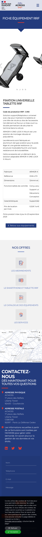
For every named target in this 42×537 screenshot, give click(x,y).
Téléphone (10, 471)
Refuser (14, 528)
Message (9, 488)
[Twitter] (13, 448)
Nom (8, 463)
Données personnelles (13, 521)
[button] (21, 344)
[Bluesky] (20, 448)
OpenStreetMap (36, 361)
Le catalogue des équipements (21, 305)
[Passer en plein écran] (39, 339)
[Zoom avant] (39, 332)
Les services (21, 322)
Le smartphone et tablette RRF (21, 288)
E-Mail (8, 479)
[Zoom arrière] (39, 335)
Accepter (14, 532)
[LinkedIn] (6, 448)
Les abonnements (21, 271)
